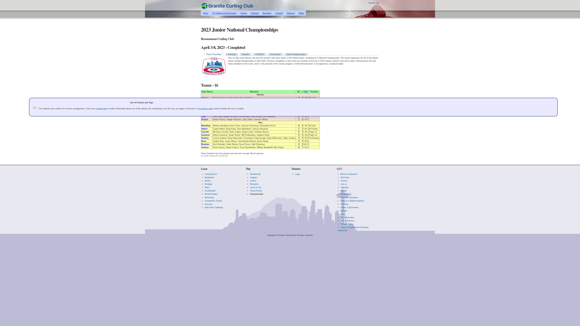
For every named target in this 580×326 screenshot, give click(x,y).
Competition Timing (213, 201)
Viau (203, 116)
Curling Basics (211, 174)
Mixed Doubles (211, 194)
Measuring (209, 197)
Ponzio (204, 119)
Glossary (209, 204)
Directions (345, 177)
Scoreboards (210, 191)
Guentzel (205, 135)
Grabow (205, 138)
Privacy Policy (347, 224)
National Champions (349, 197)
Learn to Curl (255, 187)
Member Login (374, 3)
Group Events (256, 191)
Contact (344, 181)
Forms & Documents (350, 207)
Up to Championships (296, 54)
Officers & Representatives (352, 201)
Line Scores (275, 54)
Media (301, 13)
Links (343, 214)
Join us (344, 184)
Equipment (209, 177)
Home (205, 13)
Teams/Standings (213, 54)
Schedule (232, 54)
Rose (203, 141)
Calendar (255, 13)
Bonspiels (267, 13)
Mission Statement (349, 174)
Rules (207, 187)
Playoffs (245, 54)
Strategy (208, 184)
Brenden (205, 144)
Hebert (204, 129)
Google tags (101, 108)
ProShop (344, 204)
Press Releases (347, 221)
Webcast (291, 13)
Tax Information (347, 217)
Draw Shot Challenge (214, 207)
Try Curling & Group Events (224, 13)
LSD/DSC (259, 54)
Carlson (205, 147)
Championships (256, 194)
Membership (255, 174)
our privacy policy (206, 108)
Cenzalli (205, 132)
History (208, 181)
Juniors (243, 13)
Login (297, 174)
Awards (344, 211)
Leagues (279, 13)
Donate (344, 191)
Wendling (205, 126)
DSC (306, 92)
